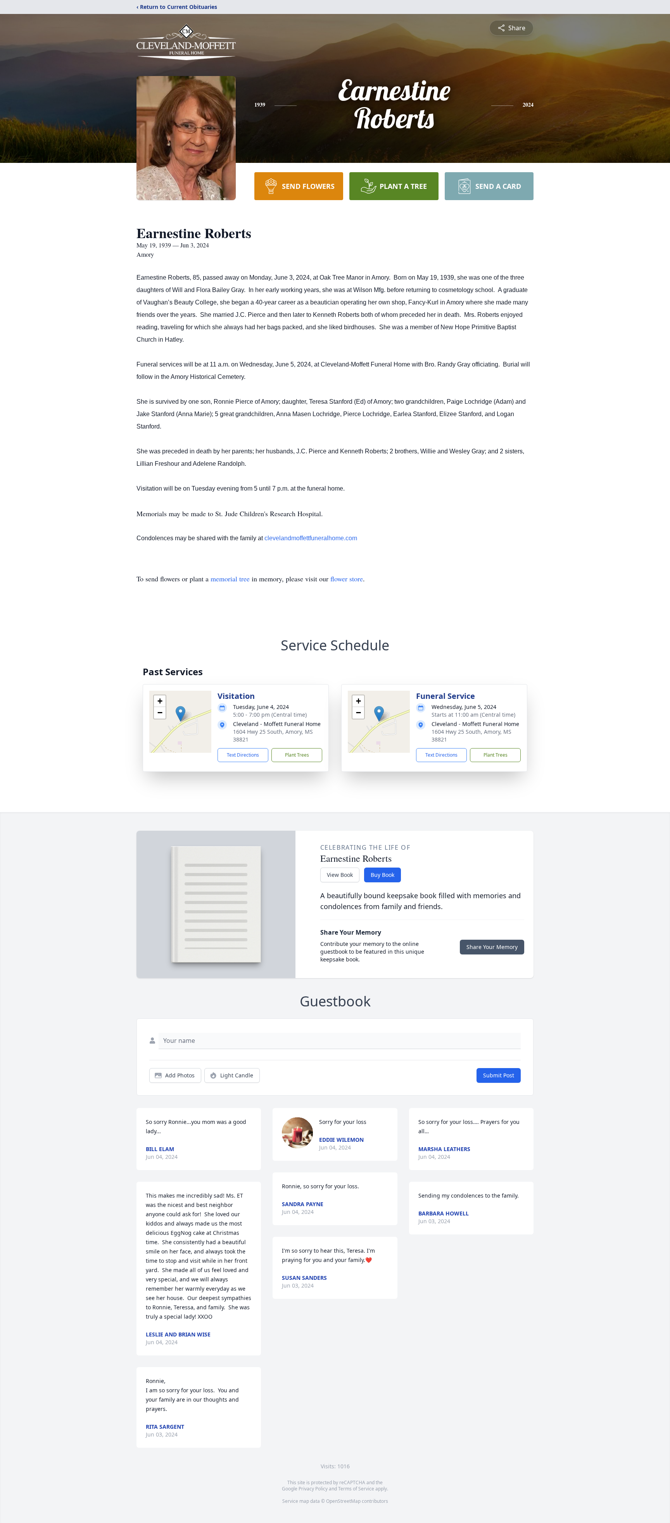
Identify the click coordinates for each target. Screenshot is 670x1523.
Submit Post (498, 1075)
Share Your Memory (492, 947)
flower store (346, 578)
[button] (180, 714)
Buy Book (382, 874)
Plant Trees (297, 755)
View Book (340, 874)
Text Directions (243, 755)
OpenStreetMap (343, 1501)
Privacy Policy (313, 1488)
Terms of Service (356, 1488)
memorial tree (230, 578)
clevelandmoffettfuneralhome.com (310, 538)
